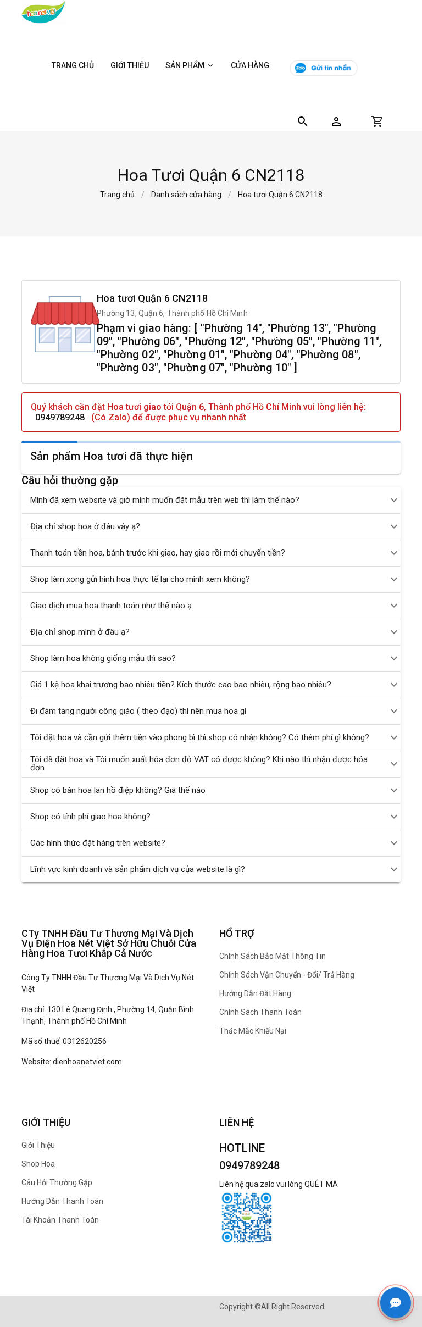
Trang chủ (73, 65)
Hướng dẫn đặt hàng (255, 993)
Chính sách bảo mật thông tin (272, 956)
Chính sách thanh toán (260, 1012)
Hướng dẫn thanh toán (62, 1201)
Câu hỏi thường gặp (56, 1182)
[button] (336, 121)
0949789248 (60, 417)
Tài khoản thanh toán (60, 1220)
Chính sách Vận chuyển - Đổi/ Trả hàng (286, 975)
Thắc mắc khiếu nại (252, 1031)
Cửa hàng (250, 65)
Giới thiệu (129, 65)
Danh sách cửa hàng (186, 194)
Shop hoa (38, 1164)
